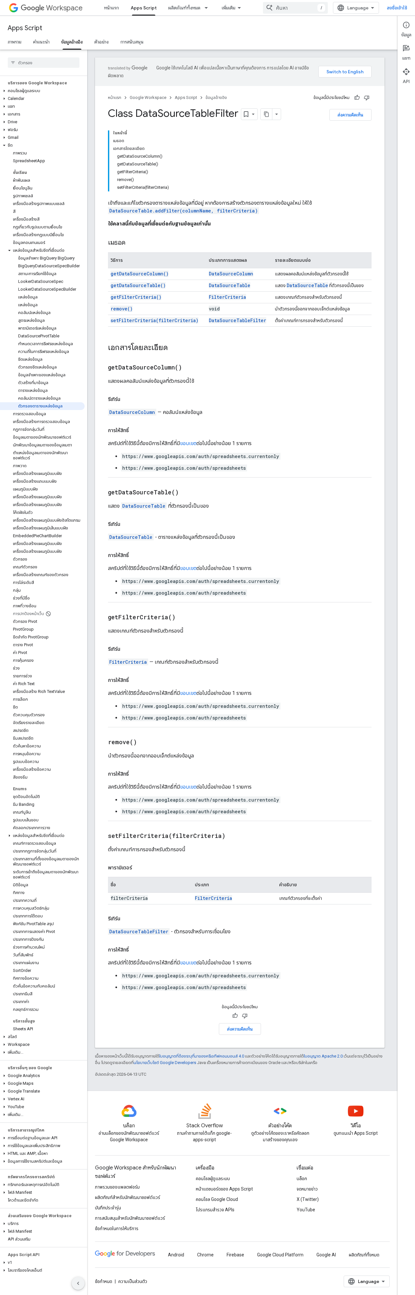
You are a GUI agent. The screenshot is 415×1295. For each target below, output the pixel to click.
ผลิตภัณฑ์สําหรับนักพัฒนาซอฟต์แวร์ (127, 1197)
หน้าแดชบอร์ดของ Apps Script (224, 1189)
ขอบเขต (188, 443)
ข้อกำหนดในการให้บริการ (116, 1228)
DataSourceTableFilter (237, 320)
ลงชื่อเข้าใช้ (397, 7)
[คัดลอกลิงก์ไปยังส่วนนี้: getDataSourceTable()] (186, 493)
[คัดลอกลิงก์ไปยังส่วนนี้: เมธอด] (131, 243)
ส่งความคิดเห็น (350, 115)
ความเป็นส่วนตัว (132, 1281)
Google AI (326, 1254)
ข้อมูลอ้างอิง (72, 42)
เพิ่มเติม (228, 8)
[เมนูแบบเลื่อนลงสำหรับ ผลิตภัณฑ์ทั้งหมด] (208, 8)
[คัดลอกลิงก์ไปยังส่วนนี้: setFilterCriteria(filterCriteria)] (233, 836)
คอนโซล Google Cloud (217, 1199)
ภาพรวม (14, 42)
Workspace (64, 8)
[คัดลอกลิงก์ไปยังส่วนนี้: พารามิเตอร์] (138, 868)
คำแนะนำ (41, 42)
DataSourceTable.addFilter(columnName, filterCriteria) (183, 211)
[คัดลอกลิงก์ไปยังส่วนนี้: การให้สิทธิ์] (135, 430)
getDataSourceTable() (138, 285)
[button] (42, 91)
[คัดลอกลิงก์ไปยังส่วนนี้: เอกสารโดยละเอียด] (174, 348)
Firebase (235, 1254)
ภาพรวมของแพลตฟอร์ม (117, 1187)
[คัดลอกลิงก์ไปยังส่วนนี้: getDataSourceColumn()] (190, 368)
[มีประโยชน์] (357, 98)
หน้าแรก (111, 8)
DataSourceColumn (231, 274)
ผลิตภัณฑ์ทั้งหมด (184, 8)
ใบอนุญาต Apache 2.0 (323, 1056)
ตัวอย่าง (101, 42)
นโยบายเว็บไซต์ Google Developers (165, 1062)
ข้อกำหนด (103, 1281)
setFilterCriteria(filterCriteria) (154, 320)
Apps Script (144, 8)
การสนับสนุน (132, 42)
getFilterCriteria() (136, 297)
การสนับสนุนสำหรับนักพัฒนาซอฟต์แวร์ (130, 1218)
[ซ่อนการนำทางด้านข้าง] (78, 1283)
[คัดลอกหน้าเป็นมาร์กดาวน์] (266, 114)
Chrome (205, 1254)
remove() (122, 309)
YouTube (306, 1209)
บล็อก (302, 1178)
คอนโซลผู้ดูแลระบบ (213, 1178)
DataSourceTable (229, 285)
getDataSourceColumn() (140, 274)
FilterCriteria (227, 297)
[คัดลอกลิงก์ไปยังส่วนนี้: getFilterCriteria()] (183, 618)
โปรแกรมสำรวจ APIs (215, 1209)
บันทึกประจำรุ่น (108, 1207)
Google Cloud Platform (280, 1254)
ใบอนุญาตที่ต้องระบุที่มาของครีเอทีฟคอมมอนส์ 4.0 (201, 1056)
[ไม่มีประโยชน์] (367, 98)
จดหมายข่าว (307, 1189)
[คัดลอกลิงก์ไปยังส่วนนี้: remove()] (144, 742)
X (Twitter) (308, 1199)
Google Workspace (148, 97)
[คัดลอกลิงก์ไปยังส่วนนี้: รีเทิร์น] (126, 399)
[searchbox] (43, 62)
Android (176, 1254)
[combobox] (295, 8)
